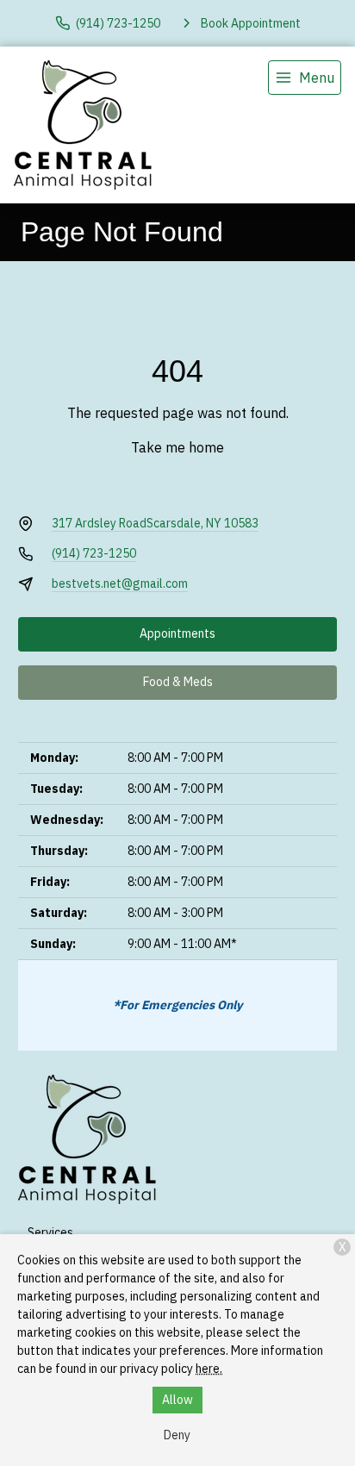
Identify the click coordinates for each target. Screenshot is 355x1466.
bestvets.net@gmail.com (120, 583)
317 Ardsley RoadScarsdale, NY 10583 (155, 523)
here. (209, 1368)
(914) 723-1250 (94, 553)
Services (50, 1232)
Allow (177, 1399)
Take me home (177, 447)
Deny (177, 1435)
